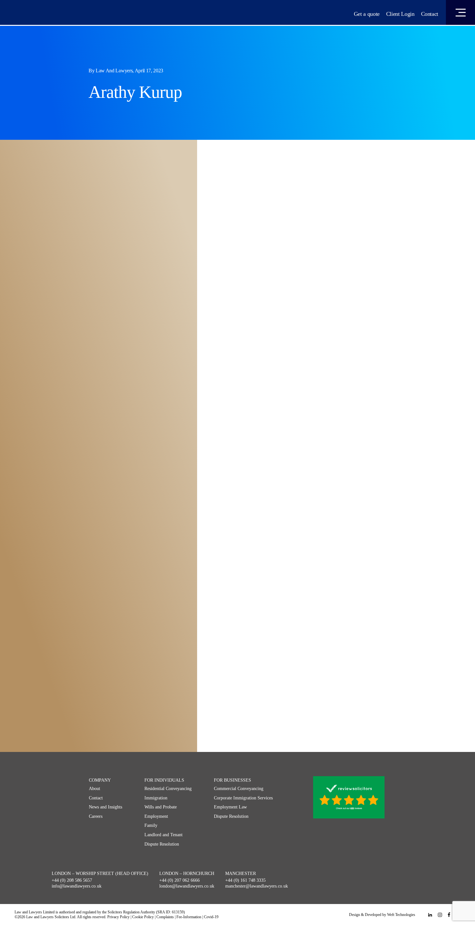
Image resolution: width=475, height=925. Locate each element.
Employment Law (230, 807)
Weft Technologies (401, 914)
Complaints (165, 917)
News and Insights (105, 807)
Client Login (400, 14)
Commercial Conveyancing (238, 788)
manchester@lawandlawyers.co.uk (256, 886)
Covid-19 (211, 917)
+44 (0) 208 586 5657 (72, 880)
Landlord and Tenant (163, 834)
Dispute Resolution (161, 844)
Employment (156, 816)
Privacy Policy (118, 917)
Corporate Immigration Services (243, 798)
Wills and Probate (160, 807)
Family (150, 825)
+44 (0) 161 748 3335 (245, 880)
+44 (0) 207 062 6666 (179, 880)
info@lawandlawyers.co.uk (76, 886)
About (94, 788)
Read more (49, 288)
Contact (429, 14)
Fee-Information (188, 917)
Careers (95, 816)
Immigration (155, 798)
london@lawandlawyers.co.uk (186, 886)
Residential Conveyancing (168, 788)
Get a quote (367, 14)
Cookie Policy (143, 917)
